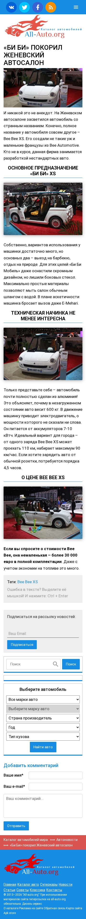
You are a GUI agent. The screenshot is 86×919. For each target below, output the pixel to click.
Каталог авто (28, 884)
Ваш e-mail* (14, 786)
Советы (22, 890)
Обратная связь (54, 908)
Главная (10, 884)
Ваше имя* (13, 775)
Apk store (10, 913)
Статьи (9, 890)
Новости (65, 884)
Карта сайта (74, 908)
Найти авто (43, 747)
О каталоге (11, 908)
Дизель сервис (32, 903)
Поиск (71, 664)
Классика (37, 890)
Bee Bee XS (27, 581)
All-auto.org (43, 26)
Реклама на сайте (31, 908)
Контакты (54, 890)
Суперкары (49, 884)
